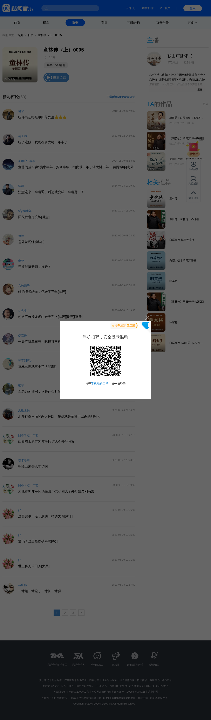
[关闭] (147, 317)
